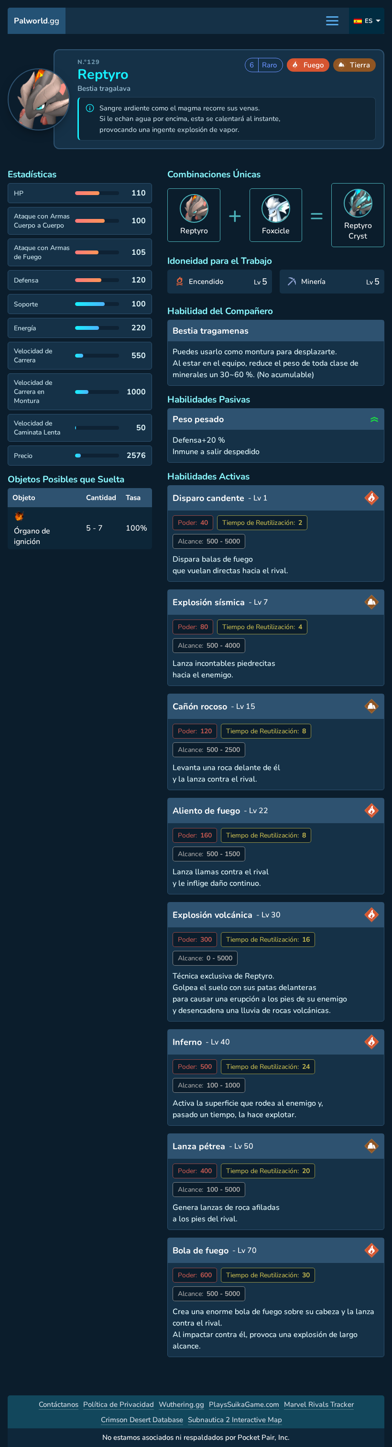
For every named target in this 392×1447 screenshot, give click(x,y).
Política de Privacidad (118, 1404)
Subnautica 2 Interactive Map (235, 1420)
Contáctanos (58, 1404)
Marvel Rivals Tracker (319, 1404)
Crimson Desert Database (142, 1420)
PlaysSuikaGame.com (244, 1404)
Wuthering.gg (181, 1404)
